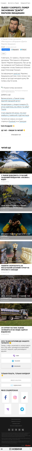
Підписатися (17, 385)
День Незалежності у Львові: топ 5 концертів (15, 297)
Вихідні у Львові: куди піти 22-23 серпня (15, 235)
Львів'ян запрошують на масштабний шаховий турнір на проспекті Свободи (15, 268)
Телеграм (22, 121)
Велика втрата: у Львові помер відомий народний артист (12, 99)
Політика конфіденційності (16, 425)
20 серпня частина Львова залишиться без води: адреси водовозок (14, 330)
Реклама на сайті (16, 423)
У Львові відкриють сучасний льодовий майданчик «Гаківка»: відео (15, 177)
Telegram (17, 361)
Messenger (17, 366)
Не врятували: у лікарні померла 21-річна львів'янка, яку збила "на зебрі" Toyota (15, 106)
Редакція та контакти (16, 421)
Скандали (3, 3)
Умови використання (15, 419)
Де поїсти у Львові (13, 3)
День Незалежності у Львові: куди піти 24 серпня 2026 (14, 207)
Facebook (12, 121)
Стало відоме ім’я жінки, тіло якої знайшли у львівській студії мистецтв (15, 114)
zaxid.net (17, 73)
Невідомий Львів (25, 3)
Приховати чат (16, 135)
